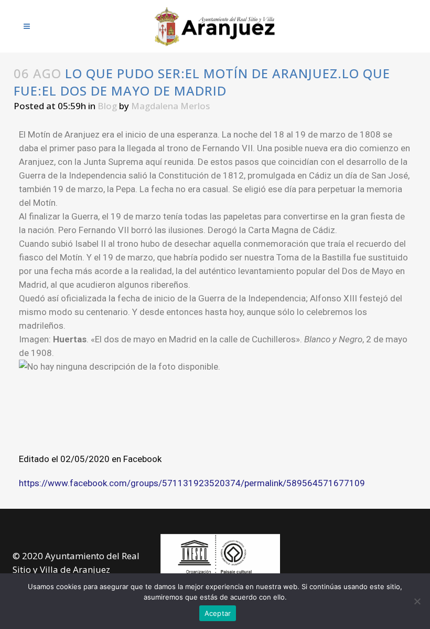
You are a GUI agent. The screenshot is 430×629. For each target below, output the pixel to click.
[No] (417, 601)
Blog (107, 106)
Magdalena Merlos (170, 106)
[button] (215, 414)
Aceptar (218, 613)
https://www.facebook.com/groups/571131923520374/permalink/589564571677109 (192, 483)
